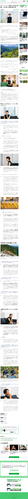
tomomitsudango (5, 423)
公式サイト (10, 381)
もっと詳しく (14, 473)
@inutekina (5, 422)
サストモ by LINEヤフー (12, 493)
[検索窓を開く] (27, 1)
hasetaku (4, 419)
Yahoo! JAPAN (16, 493)
